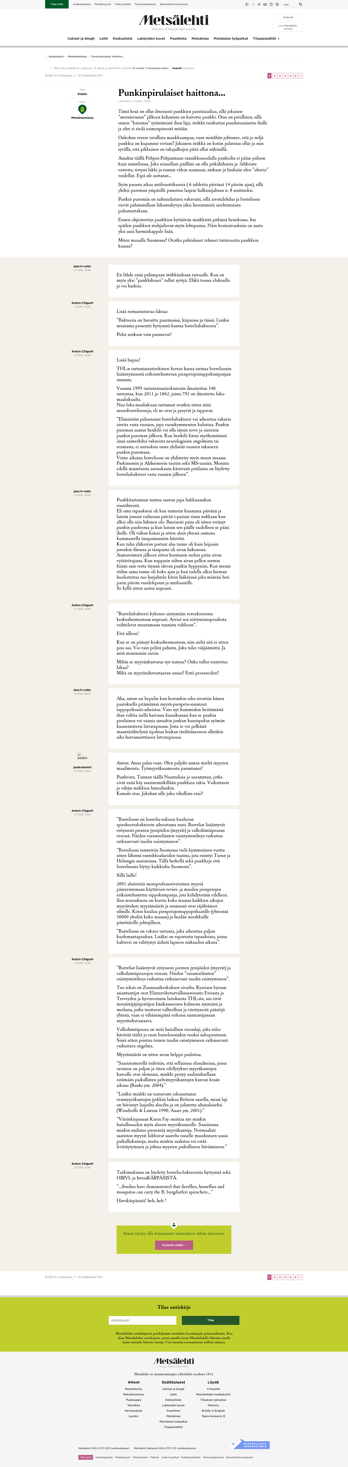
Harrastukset (133, 1410)
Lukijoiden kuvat (151, 38)
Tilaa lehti (57, 4)
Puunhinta (178, 38)
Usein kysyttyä (170, 1457)
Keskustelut (122, 38)
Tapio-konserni (212, 1416)
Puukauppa (133, 1399)
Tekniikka (133, 1405)
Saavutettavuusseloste (174, 4)
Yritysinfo (213, 1389)
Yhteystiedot (123, 4)
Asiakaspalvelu (82, 4)
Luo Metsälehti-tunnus (288, 27)
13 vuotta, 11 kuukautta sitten (151, 68)
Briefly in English (213, 1410)
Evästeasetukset (191, 1457)
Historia (213, 1405)
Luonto (133, 1416)
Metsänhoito (133, 1389)
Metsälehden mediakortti (213, 1394)
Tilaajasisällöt (264, 38)
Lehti (103, 38)
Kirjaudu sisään (172, 1245)
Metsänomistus (77, 56)
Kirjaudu (288, 17)
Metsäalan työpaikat (231, 38)
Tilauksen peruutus (213, 1399)
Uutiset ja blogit (81, 38)
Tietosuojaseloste (145, 4)
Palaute (154, 1457)
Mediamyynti (103, 4)
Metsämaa (200, 38)
